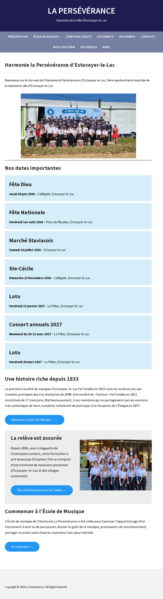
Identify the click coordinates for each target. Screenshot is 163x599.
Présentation (18, 36)
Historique (88, 47)
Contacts (148, 36)
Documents (105, 36)
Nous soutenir (64, 47)
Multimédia (127, 36)
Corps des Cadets (78, 36)
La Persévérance (81, 10)
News (106, 47)
